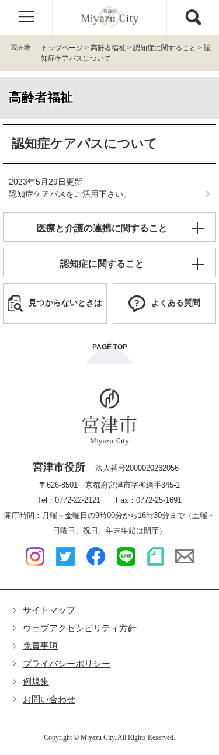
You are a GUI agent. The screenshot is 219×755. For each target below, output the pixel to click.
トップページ (62, 48)
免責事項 (40, 645)
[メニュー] (26, 17)
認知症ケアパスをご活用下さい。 (70, 194)
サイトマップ (49, 610)
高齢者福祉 (108, 48)
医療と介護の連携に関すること (102, 228)
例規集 (36, 681)
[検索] (192, 17)
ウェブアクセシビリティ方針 (80, 628)
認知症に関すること (164, 48)
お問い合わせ (49, 699)
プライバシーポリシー (66, 664)
